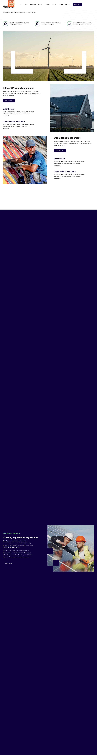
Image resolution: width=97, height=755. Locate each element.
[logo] (8, 1)
